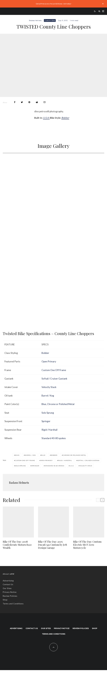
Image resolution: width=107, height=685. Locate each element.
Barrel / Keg (48, 395)
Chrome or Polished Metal (60, 404)
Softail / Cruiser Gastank (54, 378)
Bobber (65, 117)
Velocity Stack (49, 387)
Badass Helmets (35, 20)
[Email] (44, 102)
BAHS (17, 455)
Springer (46, 421)
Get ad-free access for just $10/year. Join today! (53, 4)
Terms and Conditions (13, 604)
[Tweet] (22, 102)
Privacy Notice (9, 592)
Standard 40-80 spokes (54, 438)
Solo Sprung (48, 412)
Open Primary (49, 361)
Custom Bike (50, 20)
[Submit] (37, 102)
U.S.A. (46, 117)
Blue (44, 404)
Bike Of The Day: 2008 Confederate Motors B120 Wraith (17, 544)
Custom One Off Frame (54, 370)
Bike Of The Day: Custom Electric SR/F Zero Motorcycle (87, 544)
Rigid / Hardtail (49, 429)
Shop (5, 600)
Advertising (8, 581)
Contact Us (8, 584)
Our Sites (7, 588)
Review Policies (10, 596)
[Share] (14, 102)
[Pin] (29, 102)
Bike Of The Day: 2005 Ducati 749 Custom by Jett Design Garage (52, 544)
